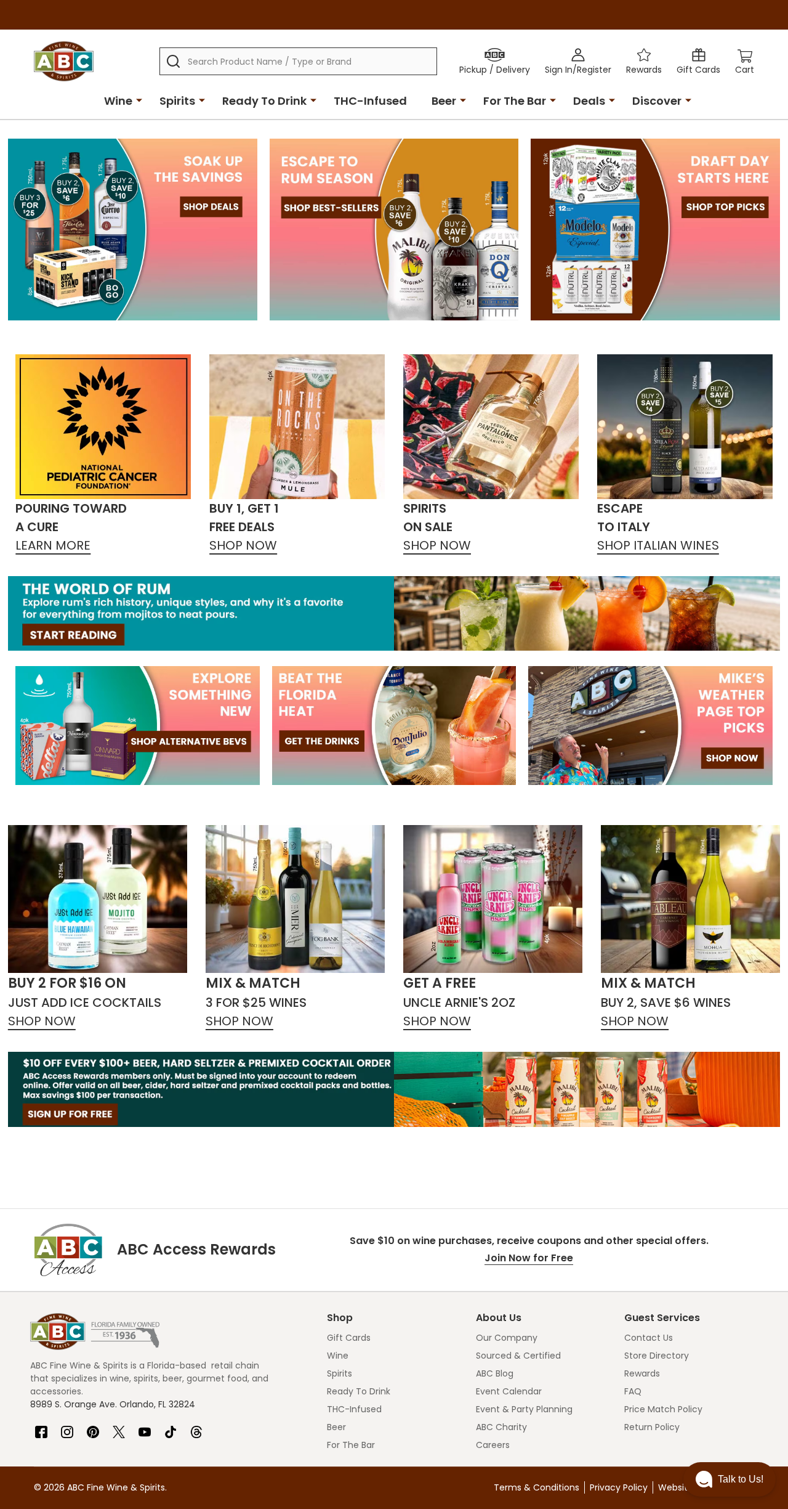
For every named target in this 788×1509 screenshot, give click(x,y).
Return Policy (652, 1427)
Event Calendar (509, 1391)
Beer (444, 100)
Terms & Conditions (536, 1487)
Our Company (506, 1338)
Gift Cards (349, 1338)
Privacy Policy (619, 1487)
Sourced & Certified (518, 1355)
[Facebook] (41, 1427)
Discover (656, 100)
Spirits (177, 100)
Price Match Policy (663, 1409)
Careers (493, 1445)
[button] (729, 1479)
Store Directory (656, 1355)
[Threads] (196, 1427)
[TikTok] (170, 1427)
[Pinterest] (93, 1427)
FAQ (632, 1391)
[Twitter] (119, 1427)
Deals (589, 100)
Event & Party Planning (524, 1409)
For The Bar (514, 100)
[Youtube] (145, 1427)
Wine (118, 100)
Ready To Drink (264, 100)
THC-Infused (370, 100)
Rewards (642, 1373)
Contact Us (648, 1338)
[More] (139, 100)
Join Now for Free (528, 1258)
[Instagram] (67, 1427)
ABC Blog (494, 1373)
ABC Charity (501, 1427)
